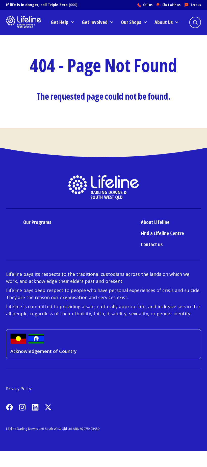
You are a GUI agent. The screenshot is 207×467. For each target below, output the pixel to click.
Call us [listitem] (147, 4)
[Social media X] (48, 407)
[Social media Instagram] (22, 407)
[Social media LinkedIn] (35, 407)
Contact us (152, 244)
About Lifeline (155, 222)
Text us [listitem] (195, 4)
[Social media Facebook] (9, 407)
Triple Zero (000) (62, 4)
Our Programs (37, 222)
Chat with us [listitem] (171, 4)
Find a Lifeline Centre (162, 233)
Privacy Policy (18, 388)
